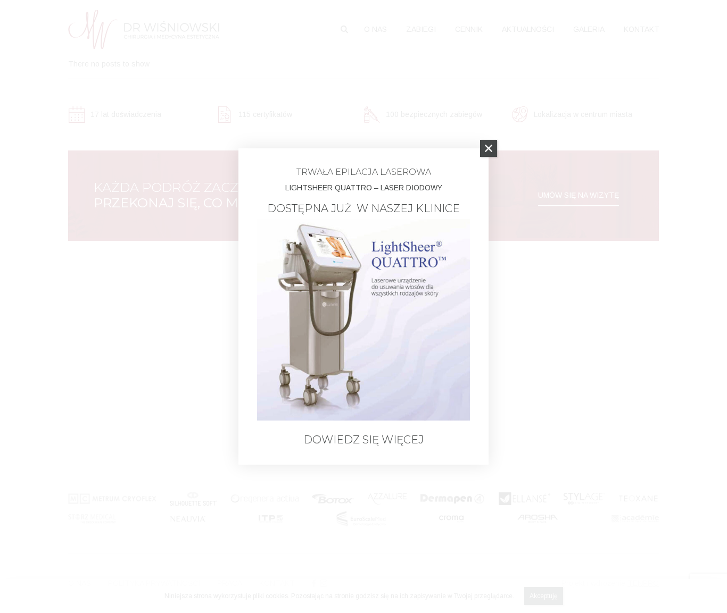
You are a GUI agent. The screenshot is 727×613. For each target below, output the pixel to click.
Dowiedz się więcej (363, 439)
